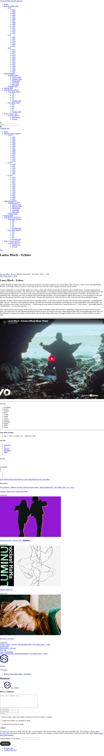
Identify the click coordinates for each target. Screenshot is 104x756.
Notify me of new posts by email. (13, 724)
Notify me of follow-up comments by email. (16, 720)
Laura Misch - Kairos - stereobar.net (20, 674)
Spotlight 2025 (9, 748)
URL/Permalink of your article (10, 738)
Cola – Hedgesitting (6, 652)
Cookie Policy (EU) (10, 750)
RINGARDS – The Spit (8, 648)
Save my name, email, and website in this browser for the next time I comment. (27, 717)
